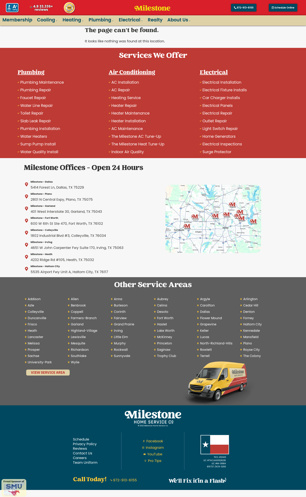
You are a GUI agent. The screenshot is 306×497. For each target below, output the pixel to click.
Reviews (80, 448)
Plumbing (100, 20)
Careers (80, 458)
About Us (177, 20)
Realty (155, 20)
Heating (72, 20)
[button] (283, 8)
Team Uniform (85, 462)
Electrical (129, 20)
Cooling (46, 20)
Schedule (81, 439)
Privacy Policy (85, 444)
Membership (17, 20)
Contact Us (82, 453)
